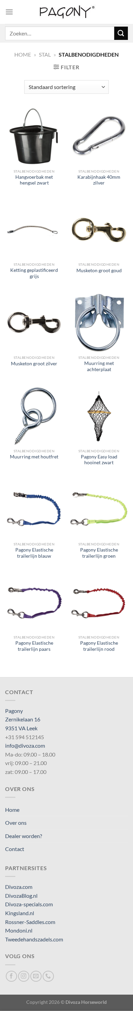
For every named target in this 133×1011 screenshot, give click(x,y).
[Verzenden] (121, 33)
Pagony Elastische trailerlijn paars (34, 646)
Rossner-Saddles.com (30, 922)
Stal (45, 54)
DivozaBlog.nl (21, 895)
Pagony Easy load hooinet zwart (99, 460)
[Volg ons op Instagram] (23, 976)
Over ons (16, 822)
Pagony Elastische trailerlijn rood (99, 646)
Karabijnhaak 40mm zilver (98, 180)
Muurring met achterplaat (99, 366)
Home (22, 54)
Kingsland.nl (19, 913)
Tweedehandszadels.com (34, 939)
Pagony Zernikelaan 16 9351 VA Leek (22, 719)
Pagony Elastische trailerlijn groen (99, 553)
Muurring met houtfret (34, 456)
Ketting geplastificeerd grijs (34, 273)
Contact (14, 849)
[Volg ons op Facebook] (11, 976)
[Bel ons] (48, 976)
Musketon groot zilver (34, 363)
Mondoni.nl (18, 930)
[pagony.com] (66, 11)
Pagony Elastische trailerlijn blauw (34, 553)
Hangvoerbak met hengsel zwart (34, 180)
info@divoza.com (25, 745)
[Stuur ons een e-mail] (36, 976)
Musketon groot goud (99, 270)
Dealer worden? (23, 836)
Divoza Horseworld (86, 1002)
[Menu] (9, 11)
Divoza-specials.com (29, 904)
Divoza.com (18, 886)
